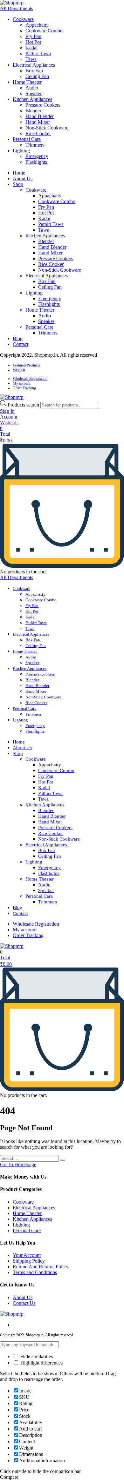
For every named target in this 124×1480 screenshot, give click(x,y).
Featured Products (26, 365)
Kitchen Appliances (32, 99)
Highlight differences (41, 1362)
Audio (31, 87)
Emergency (36, 156)
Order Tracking (24, 388)
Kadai (31, 47)
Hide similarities (36, 1356)
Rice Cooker (38, 133)
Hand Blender (39, 116)
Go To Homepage (18, 1164)
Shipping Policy (29, 1261)
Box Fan (34, 70)
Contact (20, 344)
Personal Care (27, 139)
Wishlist (19, 370)
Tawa (31, 59)
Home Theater (27, 82)
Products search (24, 404)
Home (19, 172)
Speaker (33, 93)
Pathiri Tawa (38, 53)
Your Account (27, 1255)
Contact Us (24, 1303)
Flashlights (36, 162)
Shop (18, 184)
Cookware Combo (44, 30)
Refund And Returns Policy (40, 1266)
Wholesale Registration (30, 378)
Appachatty (37, 25)
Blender (33, 110)
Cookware (23, 19)
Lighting (21, 150)
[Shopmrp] (12, 2)
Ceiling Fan (37, 76)
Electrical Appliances (34, 65)
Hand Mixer (37, 122)
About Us (22, 178)
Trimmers (35, 145)
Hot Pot (33, 42)
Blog (18, 338)
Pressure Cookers (42, 105)
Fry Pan (33, 36)
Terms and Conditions (35, 1272)
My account (22, 383)
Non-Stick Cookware (46, 127)
